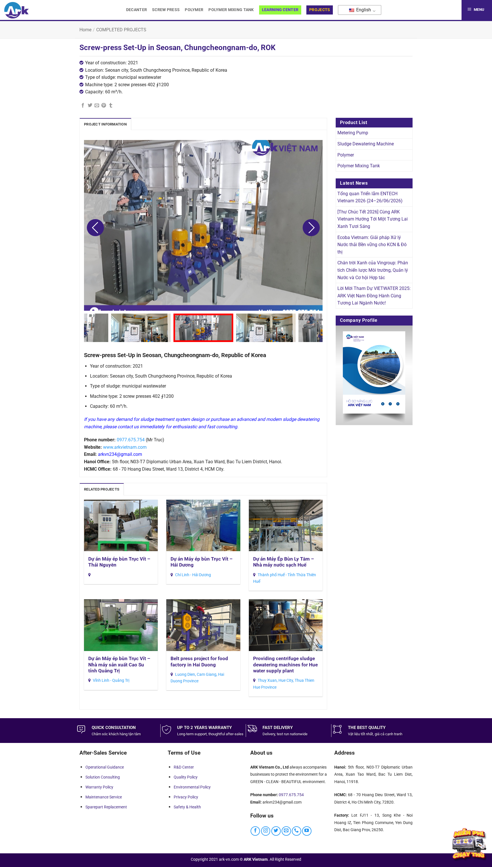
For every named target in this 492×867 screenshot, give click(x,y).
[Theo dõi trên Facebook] (255, 831)
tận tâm (134, 734)
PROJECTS (319, 9)
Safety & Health (187, 807)
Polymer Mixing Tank (231, 9)
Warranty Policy (99, 787)
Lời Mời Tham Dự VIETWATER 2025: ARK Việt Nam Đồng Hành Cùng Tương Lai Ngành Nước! (374, 296)
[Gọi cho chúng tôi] (296, 831)
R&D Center (184, 767)
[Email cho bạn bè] (97, 105)
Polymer (194, 9)
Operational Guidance (104, 767)
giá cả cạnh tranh (388, 734)
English (363, 10)
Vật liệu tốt (356, 734)
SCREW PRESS (166, 9)
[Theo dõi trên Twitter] (276, 831)
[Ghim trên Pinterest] (103, 105)
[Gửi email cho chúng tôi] (286, 831)
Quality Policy (186, 777)
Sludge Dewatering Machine (365, 144)
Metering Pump (352, 132)
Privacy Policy (186, 797)
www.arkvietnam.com (125, 447)
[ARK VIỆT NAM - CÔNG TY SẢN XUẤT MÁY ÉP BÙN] (16, 10)
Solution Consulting (102, 777)
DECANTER (136, 9)
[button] (477, 10)
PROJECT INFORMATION (105, 124)
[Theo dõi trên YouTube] (306, 831)
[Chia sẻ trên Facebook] (83, 105)
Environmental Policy (192, 787)
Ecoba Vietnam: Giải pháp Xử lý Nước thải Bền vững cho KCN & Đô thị (372, 245)
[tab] (105, 124)
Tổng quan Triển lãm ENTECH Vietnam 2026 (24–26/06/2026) (370, 197)
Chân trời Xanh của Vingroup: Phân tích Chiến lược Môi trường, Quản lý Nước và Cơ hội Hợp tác (372, 270)
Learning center (280, 9)
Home (85, 29)
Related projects (101, 489)
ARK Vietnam (256, 859)
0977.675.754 (131, 439)
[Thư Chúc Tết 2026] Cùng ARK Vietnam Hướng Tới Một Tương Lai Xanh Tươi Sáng (372, 219)
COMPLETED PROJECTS (121, 29)
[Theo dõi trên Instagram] (265, 831)
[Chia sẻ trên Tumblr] (110, 105)
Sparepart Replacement (106, 807)
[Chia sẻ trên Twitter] (90, 105)
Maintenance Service (103, 797)
